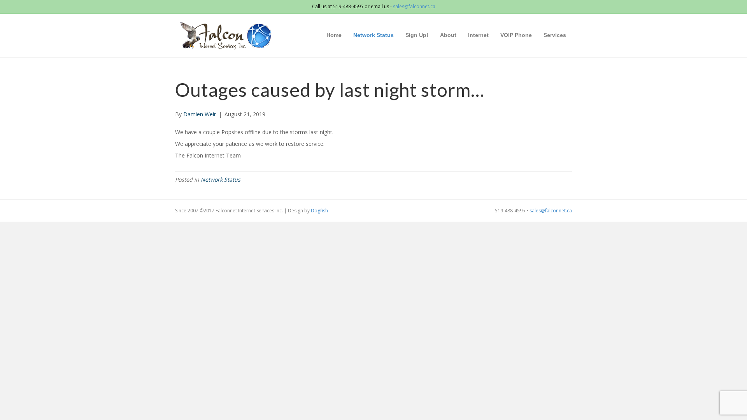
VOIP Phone (516, 35)
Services (555, 35)
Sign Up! (416, 35)
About (448, 35)
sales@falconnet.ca (414, 6)
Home (334, 35)
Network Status (373, 35)
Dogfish (319, 210)
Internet (478, 35)
